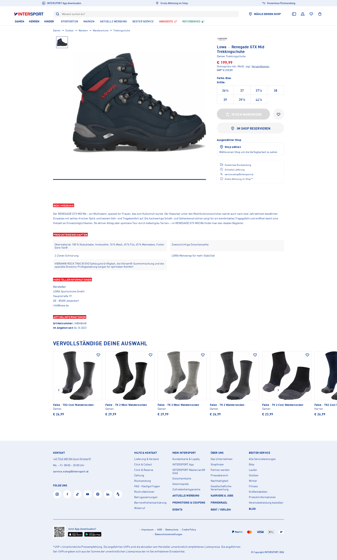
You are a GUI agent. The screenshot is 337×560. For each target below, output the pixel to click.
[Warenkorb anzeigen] (319, 14)
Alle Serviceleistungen (262, 459)
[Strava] (118, 494)
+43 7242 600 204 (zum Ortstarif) (72, 459)
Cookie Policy (189, 529)
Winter (253, 480)
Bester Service (259, 452)
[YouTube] (87, 494)
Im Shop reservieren (253, 128)
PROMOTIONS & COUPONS (188, 502)
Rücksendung (142, 480)
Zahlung (139, 475)
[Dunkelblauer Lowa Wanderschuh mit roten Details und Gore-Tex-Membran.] (139, 103)
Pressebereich (219, 475)
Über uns (217, 452)
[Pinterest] (98, 494)
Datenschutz (171, 529)
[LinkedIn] (108, 494)
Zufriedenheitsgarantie (186, 489)
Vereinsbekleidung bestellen (266, 502)
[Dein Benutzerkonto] (302, 14)
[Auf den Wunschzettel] (98, 355)
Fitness (253, 486)
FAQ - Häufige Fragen (147, 486)
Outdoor (69, 30)
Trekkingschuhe (121, 30)
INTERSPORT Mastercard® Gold (188, 471)
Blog (252, 508)
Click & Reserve (143, 469)
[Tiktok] (77, 494)
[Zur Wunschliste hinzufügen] (278, 114)
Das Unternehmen (221, 459)
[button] (168, 205)
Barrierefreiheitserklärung (150, 502)
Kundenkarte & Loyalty (186, 459)
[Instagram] (57, 494)
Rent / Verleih (221, 509)
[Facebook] (67, 494)
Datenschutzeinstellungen (168, 534)
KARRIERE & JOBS (222, 495)
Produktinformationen (262, 497)
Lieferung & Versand (146, 459)
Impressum (147, 529)
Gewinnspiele (180, 483)
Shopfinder (217, 464)
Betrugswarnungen (146, 497)
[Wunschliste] (311, 14)
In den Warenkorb (246, 114)
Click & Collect (143, 464)
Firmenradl (219, 502)
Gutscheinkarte (181, 478)
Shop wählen (233, 147)
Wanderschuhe (100, 30)
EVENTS (177, 509)
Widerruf (139, 508)
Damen (56, 30)
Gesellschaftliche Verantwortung (221, 488)
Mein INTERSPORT (184, 452)
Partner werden (220, 469)
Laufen (253, 469)
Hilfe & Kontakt (145, 452)
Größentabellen (258, 491)
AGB (159, 529)
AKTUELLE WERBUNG (186, 495)
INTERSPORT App (183, 464)
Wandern (83, 30)
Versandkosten (260, 66)
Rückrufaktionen (144, 491)
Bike (251, 464)
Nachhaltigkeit (219, 480)
